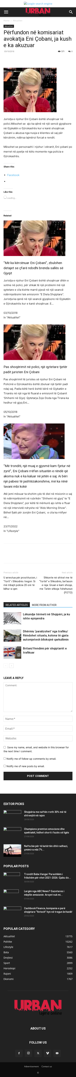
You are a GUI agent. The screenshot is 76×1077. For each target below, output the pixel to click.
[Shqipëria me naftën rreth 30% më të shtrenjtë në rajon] (12, 816)
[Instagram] (28, 1053)
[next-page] (11, 665)
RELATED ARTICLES (17, 605)
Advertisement (31, 1066)
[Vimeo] (47, 1053)
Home (7, 20)
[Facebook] (18, 59)
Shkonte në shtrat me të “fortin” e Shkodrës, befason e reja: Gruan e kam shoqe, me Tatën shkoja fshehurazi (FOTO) (55, 585)
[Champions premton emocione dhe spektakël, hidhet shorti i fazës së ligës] (12, 833)
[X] (26, 59)
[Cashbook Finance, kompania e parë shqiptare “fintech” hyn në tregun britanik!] (12, 909)
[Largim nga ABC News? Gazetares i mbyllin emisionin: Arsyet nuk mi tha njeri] (11, 895)
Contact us (47, 1066)
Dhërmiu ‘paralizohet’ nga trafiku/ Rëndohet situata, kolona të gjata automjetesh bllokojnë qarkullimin (46, 635)
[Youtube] (57, 1053)
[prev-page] (6, 665)
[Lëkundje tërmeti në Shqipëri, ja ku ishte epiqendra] (12, 618)
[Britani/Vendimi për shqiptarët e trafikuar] (12, 652)
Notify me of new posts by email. (26, 766)
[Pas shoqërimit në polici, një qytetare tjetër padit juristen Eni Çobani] (38, 342)
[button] (6, 12)
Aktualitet (17, 20)
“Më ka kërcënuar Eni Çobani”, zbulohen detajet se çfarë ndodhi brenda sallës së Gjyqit (33, 268)
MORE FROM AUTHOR (44, 605)
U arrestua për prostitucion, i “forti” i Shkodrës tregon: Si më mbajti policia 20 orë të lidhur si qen (20, 583)
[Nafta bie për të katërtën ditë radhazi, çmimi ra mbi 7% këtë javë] (12, 850)
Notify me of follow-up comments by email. (31, 758)
